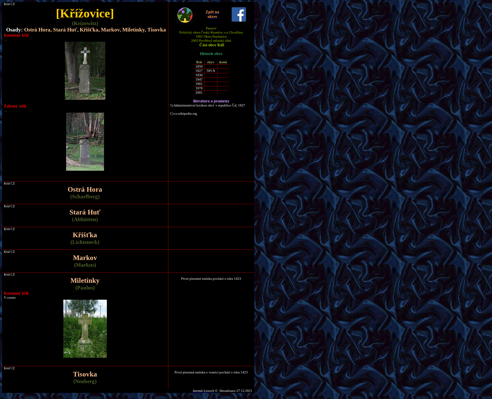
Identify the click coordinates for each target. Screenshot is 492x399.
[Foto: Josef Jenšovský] (85, 99)
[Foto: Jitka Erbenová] (85, 355)
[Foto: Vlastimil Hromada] (85, 169)
